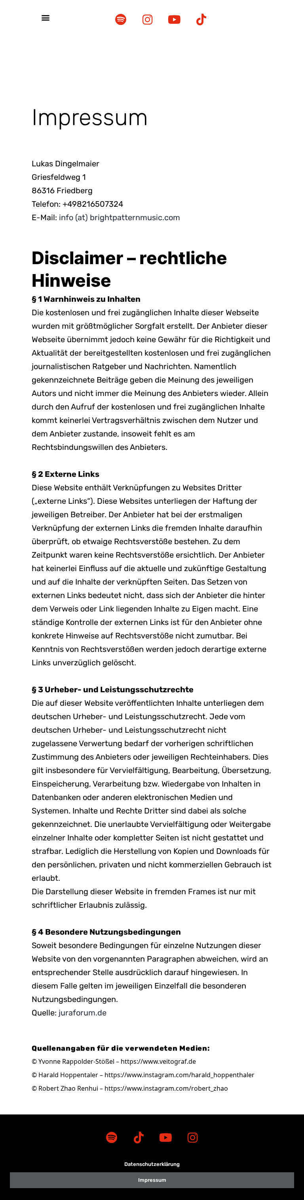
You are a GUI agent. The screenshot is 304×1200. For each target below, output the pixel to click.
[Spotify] (120, 19)
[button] (45, 17)
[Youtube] (174, 19)
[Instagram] (147, 19)
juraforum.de (82, 1012)
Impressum (152, 1180)
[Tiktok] (201, 19)
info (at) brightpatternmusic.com (119, 217)
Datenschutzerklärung (152, 1164)
